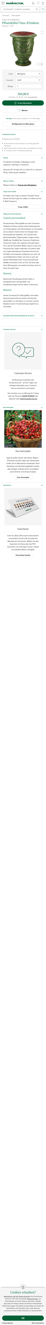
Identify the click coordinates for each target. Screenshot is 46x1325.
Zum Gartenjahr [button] (23, 477)
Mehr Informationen (38, 1323)
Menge (10, 86)
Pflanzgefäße (16, 15)
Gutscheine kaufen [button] (23, 555)
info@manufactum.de (28, 399)
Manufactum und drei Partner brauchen (17, 1296)
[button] (42, 32)
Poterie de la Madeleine (27, 185)
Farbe (11, 74)
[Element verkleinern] (38, 64)
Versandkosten (32, 97)
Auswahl (9, 80)
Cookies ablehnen (7, 1323)
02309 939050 (28, 396)
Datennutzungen (32, 1299)
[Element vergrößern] (41, 64)
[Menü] (3, 3)
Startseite (5, 15)
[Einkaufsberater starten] (42, 9)
